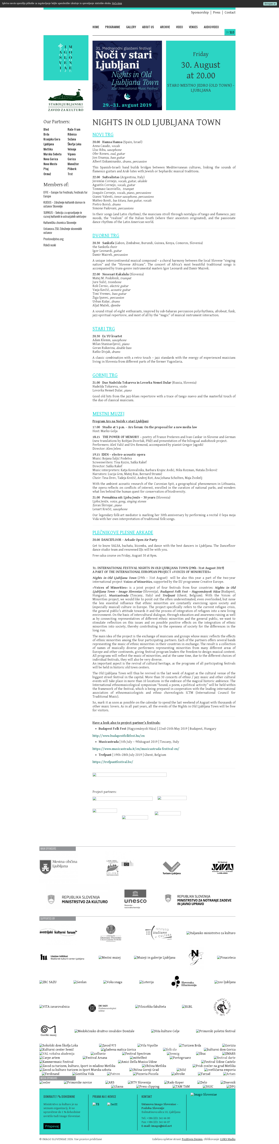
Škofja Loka (74, 144)
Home (96, 27)
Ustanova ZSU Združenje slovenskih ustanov (63, 230)
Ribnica (72, 134)
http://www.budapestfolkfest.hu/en (119, 736)
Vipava (72, 154)
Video (179, 27)
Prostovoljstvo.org (54, 239)
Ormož (47, 174)
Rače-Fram (74, 129)
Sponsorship (200, 13)
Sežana (72, 139)
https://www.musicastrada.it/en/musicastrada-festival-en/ (136, 749)
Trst (70, 174)
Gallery (131, 27)
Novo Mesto (50, 164)
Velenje (72, 149)
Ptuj (46, 169)
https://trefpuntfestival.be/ (113, 762)
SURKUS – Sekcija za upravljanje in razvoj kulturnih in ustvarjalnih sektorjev (65, 214)
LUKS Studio (227, 1139)
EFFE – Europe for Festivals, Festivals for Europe (65, 194)
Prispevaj (52, 1126)
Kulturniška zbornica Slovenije (60, 222)
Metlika (48, 149)
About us (148, 27)
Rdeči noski (50, 245)
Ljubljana (49, 144)
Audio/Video (211, 27)
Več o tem (117, 3)
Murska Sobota (52, 154)
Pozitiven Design (192, 1139)
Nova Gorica (51, 159)
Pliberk (72, 169)
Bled (46, 129)
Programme (112, 27)
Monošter (73, 164)
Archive (165, 27)
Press (216, 13)
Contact (230, 13)
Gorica (72, 159)
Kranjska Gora (52, 139)
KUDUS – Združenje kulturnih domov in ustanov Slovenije (64, 204)
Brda (46, 134)
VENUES (193, 27)
